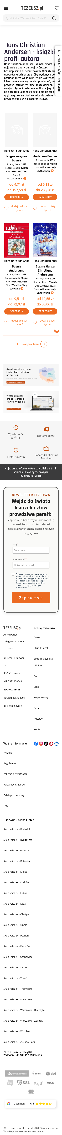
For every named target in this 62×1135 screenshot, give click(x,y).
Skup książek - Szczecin (16, 967)
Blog (36, 686)
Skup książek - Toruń (15, 978)
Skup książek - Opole (15, 925)
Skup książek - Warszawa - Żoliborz (23, 1020)
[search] (54, 18)
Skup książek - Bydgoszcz (17, 839)
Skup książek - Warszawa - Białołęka (24, 1010)
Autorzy (38, 718)
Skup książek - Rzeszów (16, 946)
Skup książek (41, 648)
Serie (37, 708)
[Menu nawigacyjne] (6, 8)
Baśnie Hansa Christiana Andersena (45, 270)
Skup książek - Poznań (16, 935)
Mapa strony (41, 697)
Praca (37, 676)
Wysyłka (8, 752)
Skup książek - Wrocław (16, 1031)
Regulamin (9, 763)
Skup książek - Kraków (16, 882)
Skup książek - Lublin (15, 893)
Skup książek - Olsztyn (16, 914)
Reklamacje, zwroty (14, 784)
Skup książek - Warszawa (17, 999)
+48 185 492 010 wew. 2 (28, 1055)
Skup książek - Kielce (15, 871)
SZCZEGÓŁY (16, 197)
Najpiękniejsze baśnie (16, 158)
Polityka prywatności (15, 774)
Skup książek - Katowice (17, 861)
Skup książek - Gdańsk (16, 850)
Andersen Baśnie (45, 156)
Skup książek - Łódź (14, 903)
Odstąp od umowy (13, 795)
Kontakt (38, 729)
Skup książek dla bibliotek (43, 662)
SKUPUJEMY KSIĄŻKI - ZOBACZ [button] (59, 73)
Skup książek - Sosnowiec (17, 956)
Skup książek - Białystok (16, 829)
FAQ (5, 805)
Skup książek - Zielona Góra (19, 1042)
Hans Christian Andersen (19, 151)
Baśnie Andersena (16, 268)
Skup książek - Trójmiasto (18, 988)
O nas (37, 637)
